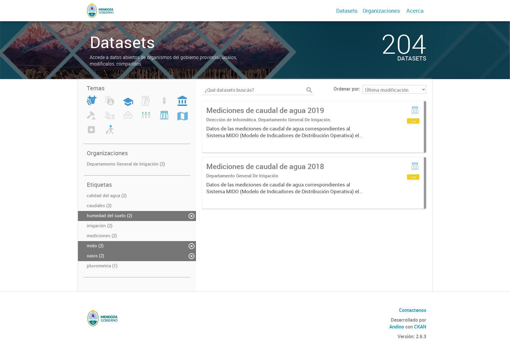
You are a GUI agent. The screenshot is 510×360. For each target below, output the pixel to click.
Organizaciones (381, 10)
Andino (396, 326)
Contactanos (412, 310)
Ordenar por (346, 89)
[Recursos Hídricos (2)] (164, 118)
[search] (309, 90)
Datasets (346, 10)
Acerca (415, 10)
